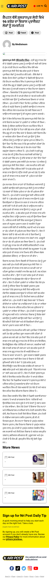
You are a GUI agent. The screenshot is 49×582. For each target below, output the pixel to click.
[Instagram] (30, 568)
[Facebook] (9, 33)
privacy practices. (14, 539)
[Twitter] (22, 33)
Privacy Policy (12, 537)
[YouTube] (36, 568)
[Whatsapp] (35, 33)
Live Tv (40, 6)
